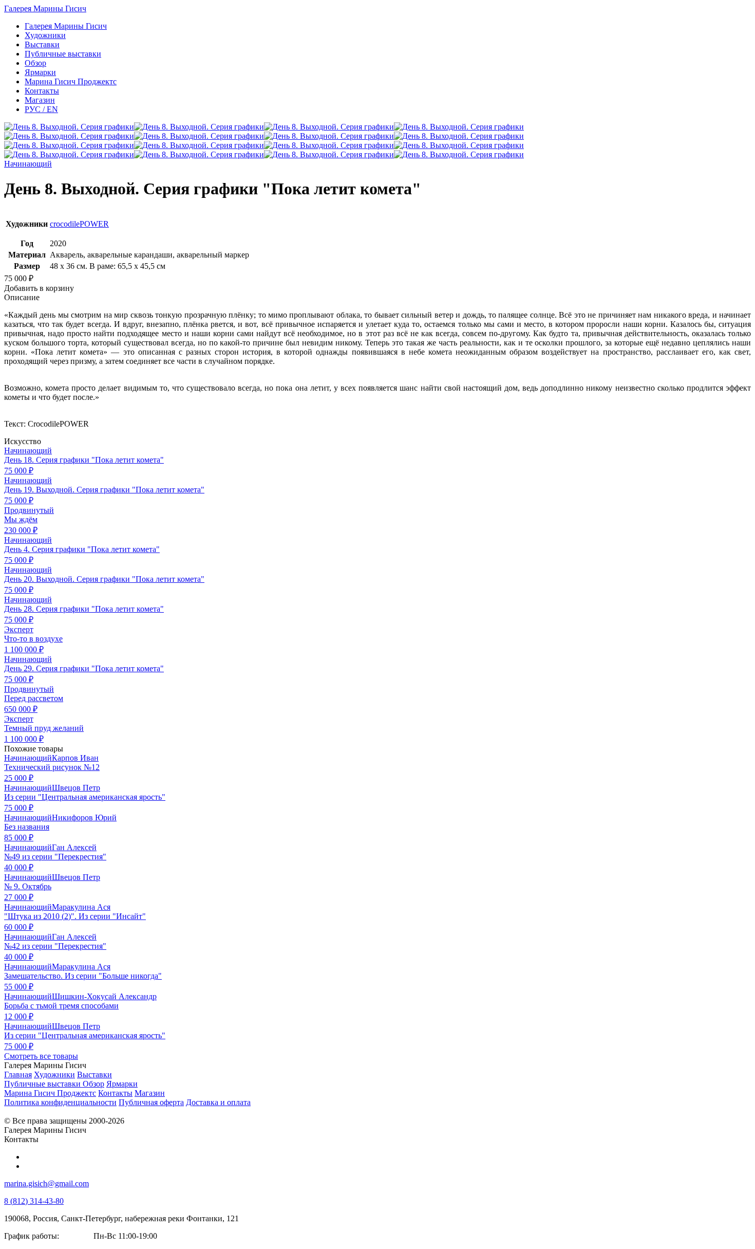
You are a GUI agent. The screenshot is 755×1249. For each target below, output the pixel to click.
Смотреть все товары (41, 1056)
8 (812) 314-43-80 (34, 1201)
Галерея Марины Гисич (45, 8)
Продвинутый (29, 510)
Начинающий (28, 163)
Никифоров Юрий (84, 817)
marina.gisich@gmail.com (46, 1183)
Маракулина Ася (81, 907)
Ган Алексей (74, 847)
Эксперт (18, 629)
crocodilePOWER (79, 223)
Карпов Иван (75, 758)
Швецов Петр (76, 787)
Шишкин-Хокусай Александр (104, 996)
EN (41, 109)
